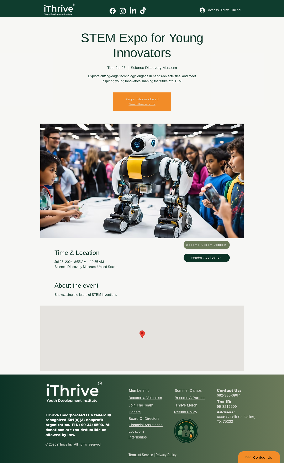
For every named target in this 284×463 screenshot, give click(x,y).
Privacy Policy (166, 455)
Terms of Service (140, 455)
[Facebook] (113, 11)
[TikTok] (143, 11)
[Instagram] (123, 11)
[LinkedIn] (133, 11)
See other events (142, 104)
